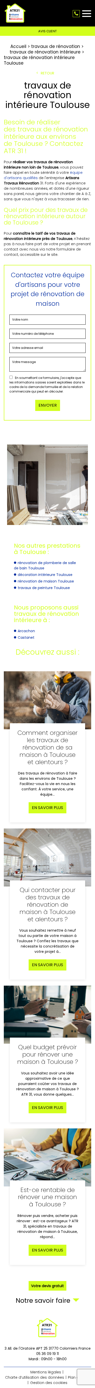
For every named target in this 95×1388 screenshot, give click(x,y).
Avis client (47, 31)
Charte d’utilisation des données (34, 1377)
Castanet (26, 637)
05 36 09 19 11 (76, 13)
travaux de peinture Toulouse (44, 587)
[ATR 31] (15, 14)
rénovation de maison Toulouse (46, 581)
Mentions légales (45, 1372)
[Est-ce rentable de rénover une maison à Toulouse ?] (47, 1196)
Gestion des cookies (48, 1382)
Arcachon (26, 630)
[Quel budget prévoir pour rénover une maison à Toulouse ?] (47, 1054)
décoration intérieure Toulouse (45, 574)
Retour (47, 73)
